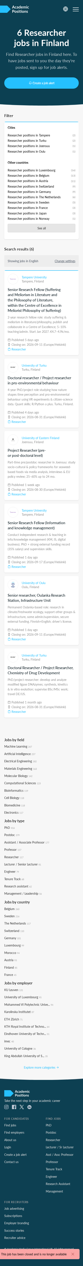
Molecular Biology (18, 776)
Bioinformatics (16, 790)
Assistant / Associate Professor (26, 842)
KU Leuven (13, 990)
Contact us (11, 1162)
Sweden (11, 916)
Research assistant (18, 886)
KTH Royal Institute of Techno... (26, 1026)
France (10, 974)
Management (54, 1191)
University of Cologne (20, 1048)
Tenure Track (14, 879)
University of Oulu (34, 583)
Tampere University (34, 277)
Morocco (12, 953)
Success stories (14, 1230)
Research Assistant (58, 1184)
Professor (12, 849)
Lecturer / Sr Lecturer (60, 1147)
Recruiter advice (14, 1238)
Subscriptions (13, 1216)
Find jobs (10, 1125)
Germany (12, 938)
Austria (10, 960)
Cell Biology (14, 798)
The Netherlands (17, 923)
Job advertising (14, 1208)
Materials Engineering (20, 768)
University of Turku (34, 365)
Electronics (13, 812)
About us (10, 1140)
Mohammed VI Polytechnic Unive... (28, 1004)
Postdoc (12, 835)
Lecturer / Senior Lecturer (22, 864)
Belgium (11, 909)
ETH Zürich (13, 1019)
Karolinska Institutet (19, 1012)
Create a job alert (43, 83)
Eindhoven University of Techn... (26, 1034)
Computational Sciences (22, 783)
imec (9, 1041)
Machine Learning (18, 746)
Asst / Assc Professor (59, 1154)
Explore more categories (40, 1067)
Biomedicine (14, 805)
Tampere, (28, 281)
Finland (39, 281)
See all (41, 228)
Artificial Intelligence (19, 754)
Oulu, (26, 587)
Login (7, 1147)
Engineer (11, 871)
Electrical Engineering (20, 761)
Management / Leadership (23, 893)
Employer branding (16, 1223)
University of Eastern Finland (40, 438)
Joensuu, (28, 442)
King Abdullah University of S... (26, 1056)
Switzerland (14, 931)
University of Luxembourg (23, 997)
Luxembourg (14, 945)
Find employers (14, 1132)
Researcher (18, 349)
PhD (9, 827)
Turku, (26, 369)
